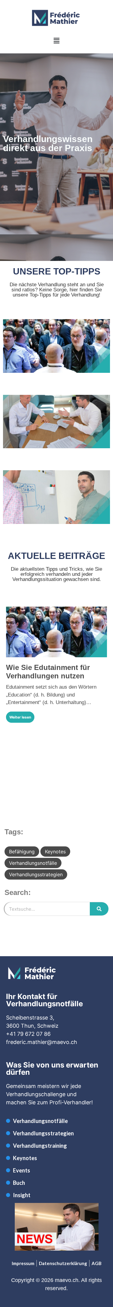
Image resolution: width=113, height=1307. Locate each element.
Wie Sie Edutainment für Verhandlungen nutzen (48, 671)
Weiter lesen (20, 717)
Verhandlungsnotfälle (33, 863)
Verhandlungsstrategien (36, 874)
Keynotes (55, 852)
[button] (56, 40)
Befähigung (22, 852)
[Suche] (99, 908)
